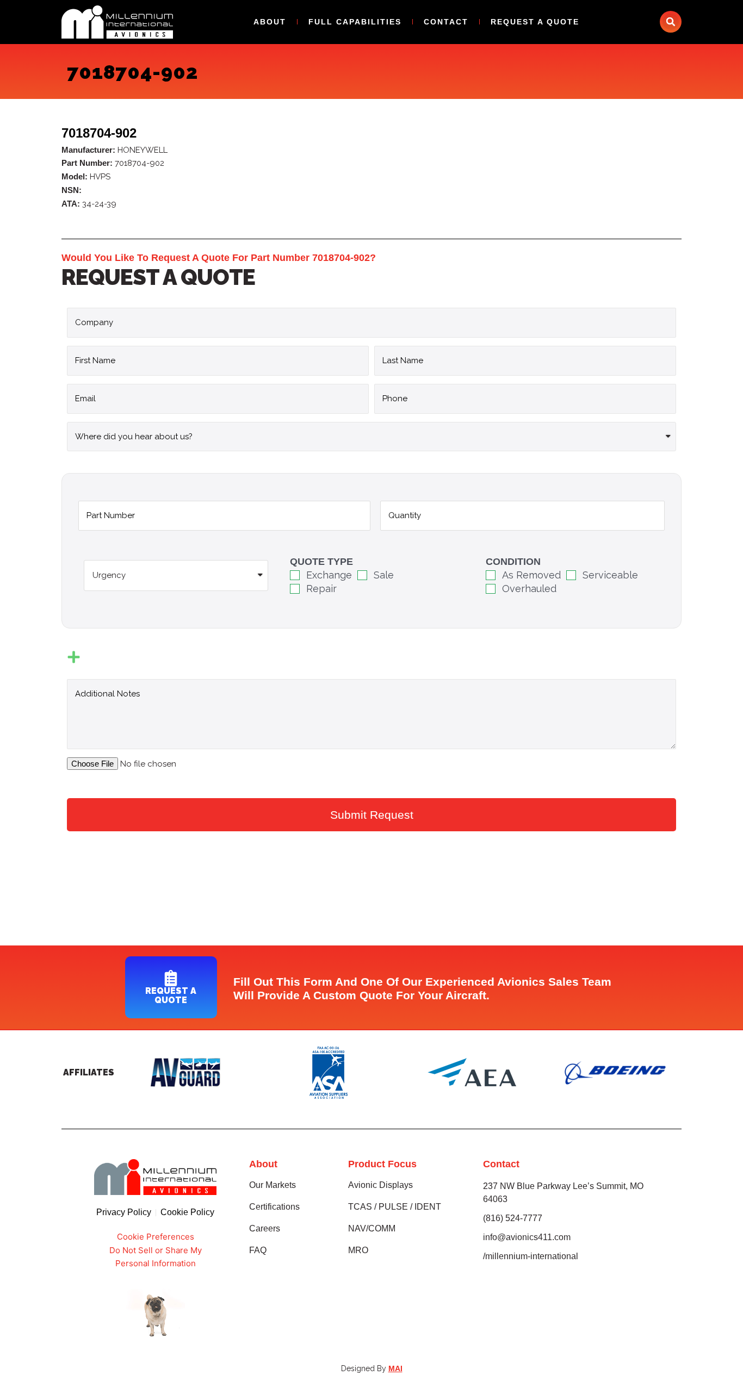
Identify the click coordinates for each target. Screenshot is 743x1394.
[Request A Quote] (171, 978)
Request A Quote (535, 21)
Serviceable (610, 575)
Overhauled (529, 588)
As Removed (531, 575)
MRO (358, 1250)
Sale (384, 575)
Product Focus (382, 1164)
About (269, 21)
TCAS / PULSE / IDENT (394, 1206)
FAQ (258, 1250)
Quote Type (321, 561)
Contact (446, 21)
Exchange (329, 575)
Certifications (274, 1206)
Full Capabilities (354, 21)
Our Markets (272, 1185)
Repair (321, 588)
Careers (264, 1228)
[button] (670, 22)
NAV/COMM (371, 1228)
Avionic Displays (380, 1185)
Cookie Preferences (155, 1236)
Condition (513, 561)
